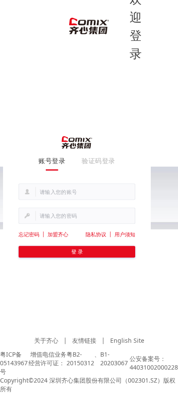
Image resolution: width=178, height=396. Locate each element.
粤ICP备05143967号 (14, 363)
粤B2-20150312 (80, 358)
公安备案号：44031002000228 (154, 362)
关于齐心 (46, 340)
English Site (127, 340)
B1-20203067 (114, 358)
